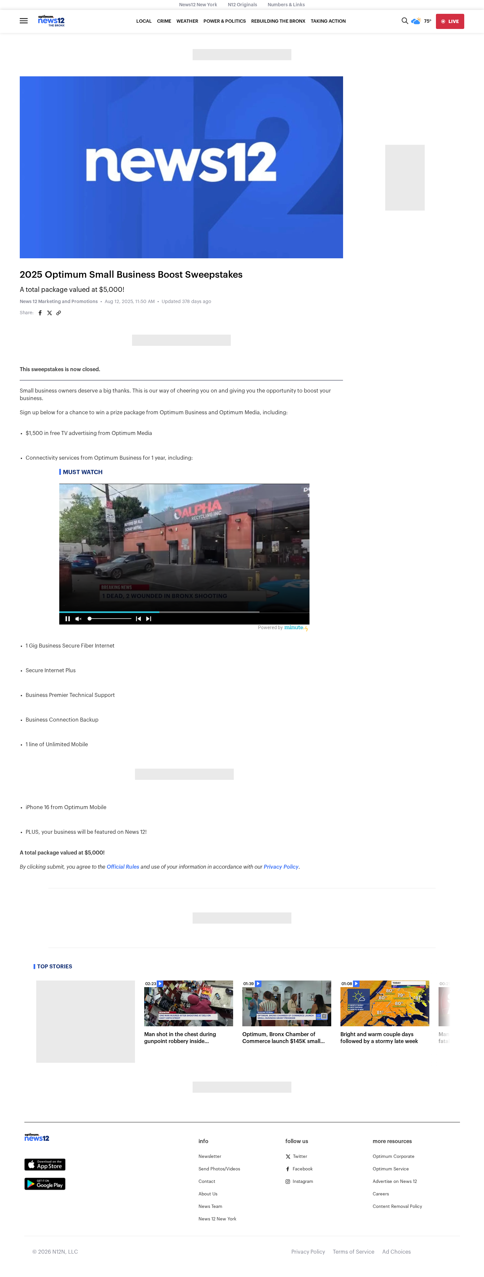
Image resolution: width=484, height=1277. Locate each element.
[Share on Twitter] (49, 313)
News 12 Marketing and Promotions (59, 301)
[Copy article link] (58, 313)
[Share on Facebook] (40, 313)
